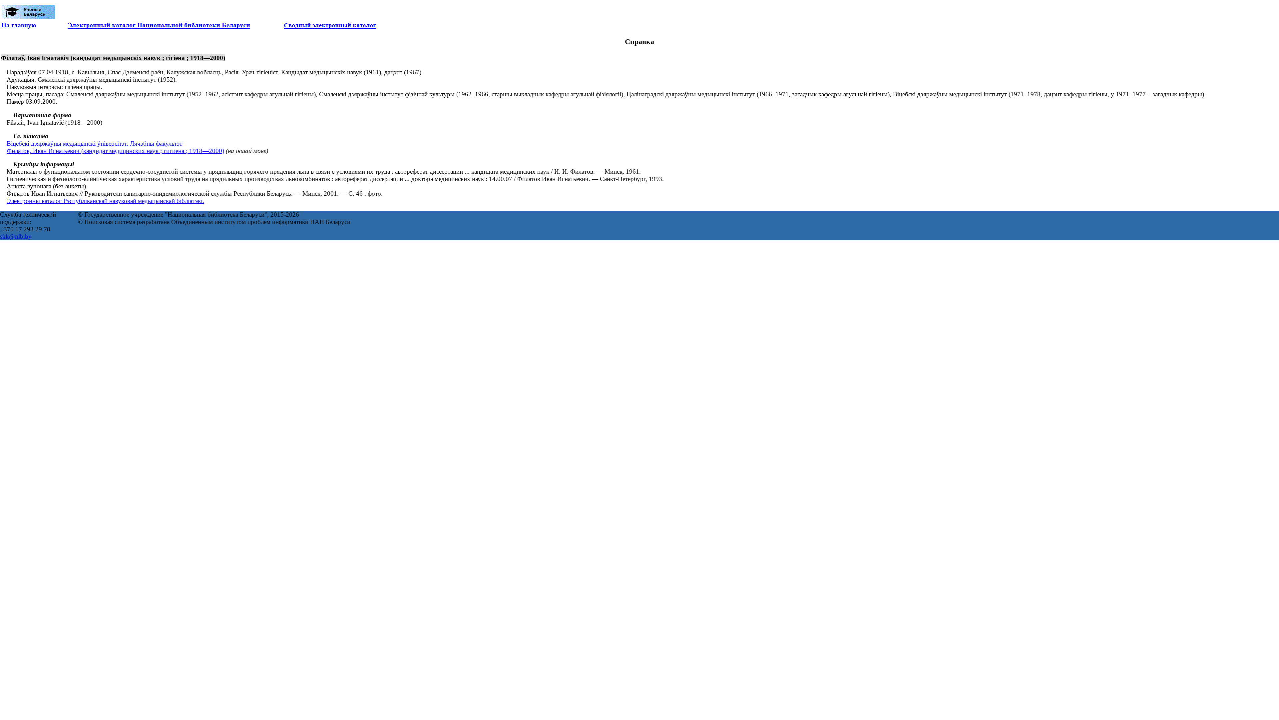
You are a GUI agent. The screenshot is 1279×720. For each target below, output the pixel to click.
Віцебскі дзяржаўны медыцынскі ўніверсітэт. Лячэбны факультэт (94, 143)
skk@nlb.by (16, 236)
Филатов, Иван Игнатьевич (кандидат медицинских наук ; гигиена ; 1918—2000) (115, 150)
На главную (18, 25)
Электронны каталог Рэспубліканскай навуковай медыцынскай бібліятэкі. (105, 200)
